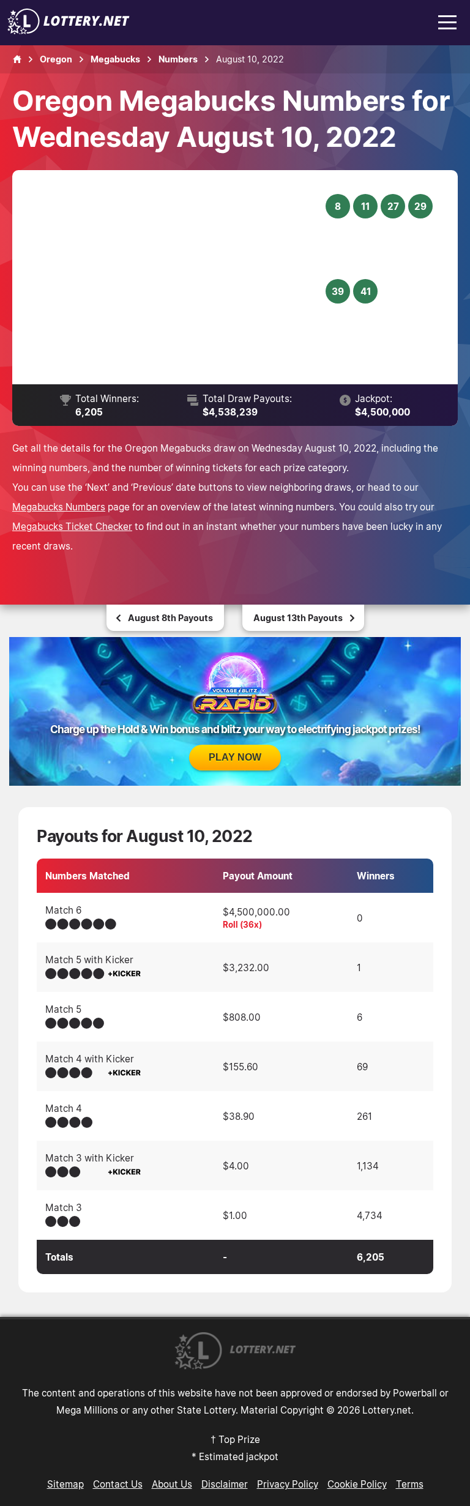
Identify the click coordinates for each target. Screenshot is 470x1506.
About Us (172, 1484)
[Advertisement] (177, 277)
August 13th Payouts (298, 618)
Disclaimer (224, 1484)
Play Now (235, 757)
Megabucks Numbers (58, 507)
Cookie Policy (357, 1484)
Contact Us (118, 1484)
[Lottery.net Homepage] (17, 59)
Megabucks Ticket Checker (72, 526)
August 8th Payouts (170, 618)
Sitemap (65, 1484)
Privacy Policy (287, 1484)
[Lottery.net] (68, 30)
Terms (409, 1484)
